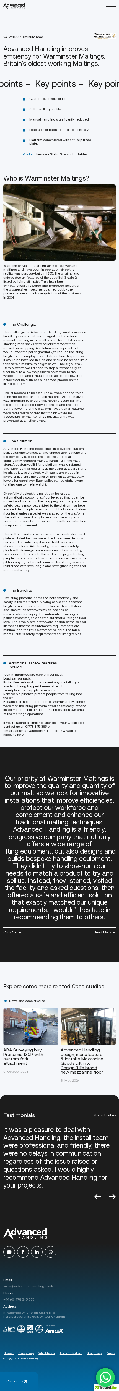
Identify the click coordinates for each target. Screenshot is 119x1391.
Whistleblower (46, 1353)
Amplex (111, 1353)
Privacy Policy (26, 1353)
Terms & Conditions (71, 1353)
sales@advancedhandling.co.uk (37, 731)
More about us (105, 1115)
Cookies (9, 1353)
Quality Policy (94, 1353)
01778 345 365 (36, 727)
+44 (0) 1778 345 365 (18, 1299)
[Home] (14, 6)
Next (112, 1196)
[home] (25, 1234)
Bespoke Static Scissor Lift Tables (61, 154)
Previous (97, 1196)
